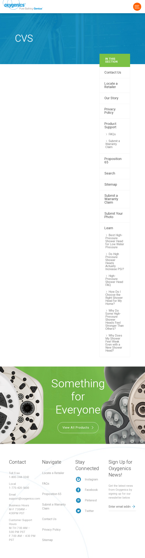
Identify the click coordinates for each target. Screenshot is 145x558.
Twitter (89, 511)
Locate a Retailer (111, 85)
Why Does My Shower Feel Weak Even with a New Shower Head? (113, 343)
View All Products (76, 427)
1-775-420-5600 (19, 488)
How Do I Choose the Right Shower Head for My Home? (114, 298)
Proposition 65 (113, 160)
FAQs (112, 134)
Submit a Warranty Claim (112, 144)
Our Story (111, 98)
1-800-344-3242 (19, 477)
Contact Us (112, 72)
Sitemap (110, 184)
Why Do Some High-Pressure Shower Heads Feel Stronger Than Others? (114, 319)
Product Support (110, 125)
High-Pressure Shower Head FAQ (114, 280)
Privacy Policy (110, 111)
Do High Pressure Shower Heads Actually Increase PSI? (114, 261)
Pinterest (91, 500)
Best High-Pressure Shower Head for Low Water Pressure (114, 241)
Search (109, 173)
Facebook (91, 490)
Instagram (91, 479)
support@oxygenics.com (24, 499)
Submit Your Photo (113, 215)
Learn (108, 228)
